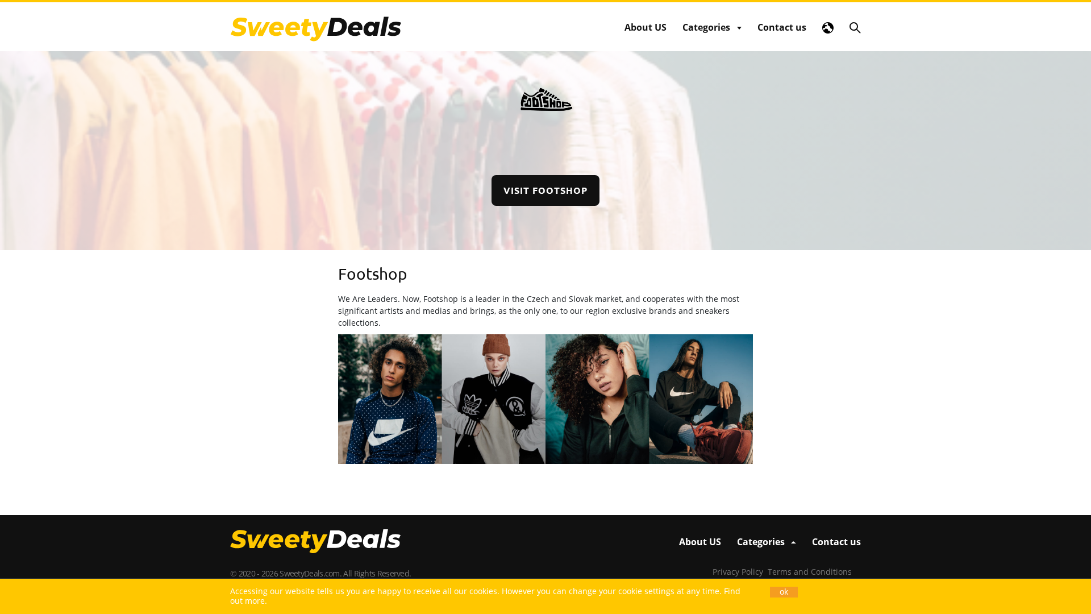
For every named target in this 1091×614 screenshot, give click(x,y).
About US (645, 27)
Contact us (781, 27)
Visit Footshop (545, 190)
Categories (706, 27)
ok (784, 592)
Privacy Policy (738, 571)
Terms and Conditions (810, 571)
